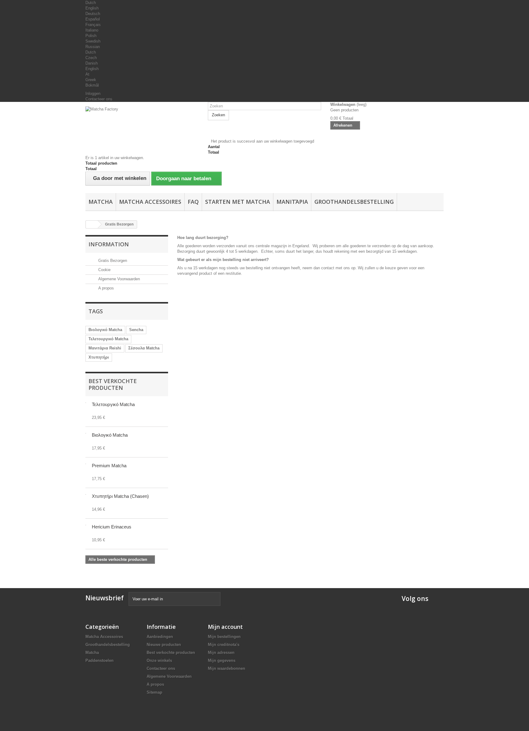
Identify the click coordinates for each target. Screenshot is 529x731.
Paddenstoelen (99, 660)
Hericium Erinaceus (111, 526)
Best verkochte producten (112, 384)
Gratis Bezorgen (112, 260)
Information (108, 244)
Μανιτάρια (292, 201)
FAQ (193, 201)
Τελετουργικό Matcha (108, 339)
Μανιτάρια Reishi (104, 348)
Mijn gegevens (221, 660)
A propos (105, 288)
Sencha (136, 329)
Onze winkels (159, 660)
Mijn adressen (221, 652)
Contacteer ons (98, 99)
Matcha (100, 201)
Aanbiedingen (160, 636)
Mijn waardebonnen (226, 668)
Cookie (104, 269)
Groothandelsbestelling (354, 201)
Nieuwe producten (164, 644)
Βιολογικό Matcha (105, 329)
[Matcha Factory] (142, 122)
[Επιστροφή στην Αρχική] (92, 224)
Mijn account (225, 626)
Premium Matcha (109, 465)
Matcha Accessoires (150, 201)
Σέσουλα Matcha (143, 348)
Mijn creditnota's (223, 644)
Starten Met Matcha (237, 201)
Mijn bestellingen (224, 636)
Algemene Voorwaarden (118, 279)
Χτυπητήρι (98, 357)
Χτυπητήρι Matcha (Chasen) (120, 496)
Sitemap (154, 692)
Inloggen (92, 93)
